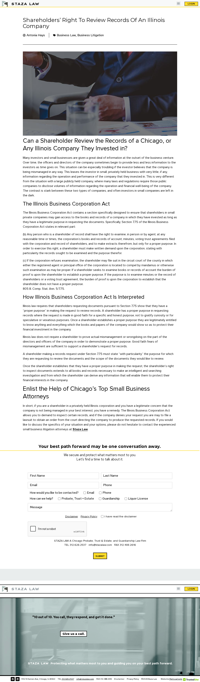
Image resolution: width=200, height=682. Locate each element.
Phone (107, 492)
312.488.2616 (128, 545)
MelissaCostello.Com (179, 679)
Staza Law (80, 429)
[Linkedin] (18, 679)
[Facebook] (13, 679)
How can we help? (41, 498)
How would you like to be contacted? (54, 492)
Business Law (66, 35)
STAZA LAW (25, 4)
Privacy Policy (89, 516)
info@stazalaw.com (101, 545)
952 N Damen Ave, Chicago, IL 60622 (38, 679)
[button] (178, 3)
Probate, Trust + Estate (78, 498)
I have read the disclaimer (120, 516)
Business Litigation (90, 35)
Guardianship (111, 498)
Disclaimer (71, 516)
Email (90, 492)
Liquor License (138, 498)
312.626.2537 (78, 545)
